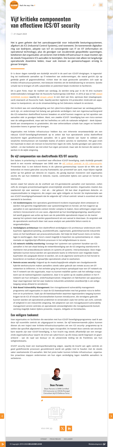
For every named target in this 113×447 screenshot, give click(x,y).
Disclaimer (68, 439)
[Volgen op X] (62, 428)
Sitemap (44, 439)
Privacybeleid (55, 439)
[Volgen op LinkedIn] (69, 428)
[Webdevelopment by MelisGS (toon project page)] (104, 444)
